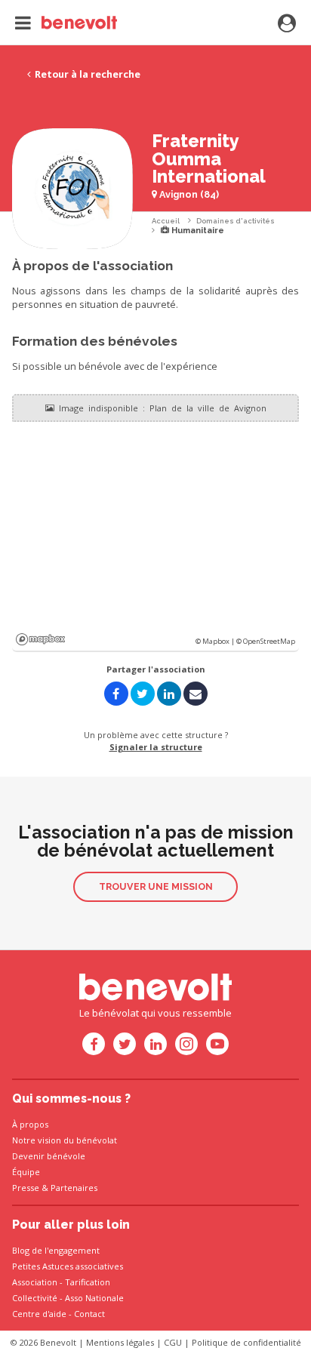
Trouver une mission (156, 886)
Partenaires (74, 1187)
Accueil (166, 221)
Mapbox (40, 639)
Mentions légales (120, 1342)
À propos (30, 1124)
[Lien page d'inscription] (287, 24)
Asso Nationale (94, 1297)
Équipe (26, 1171)
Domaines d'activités (235, 221)
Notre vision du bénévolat (64, 1140)
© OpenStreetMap (265, 641)
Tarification (87, 1282)
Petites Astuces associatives (67, 1266)
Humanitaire (196, 230)
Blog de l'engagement (56, 1250)
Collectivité (34, 1297)
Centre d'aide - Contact (58, 1313)
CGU (173, 1342)
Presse (25, 1187)
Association (34, 1282)
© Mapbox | (216, 641)
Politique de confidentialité (246, 1342)
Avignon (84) (188, 194)
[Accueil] (66, 22)
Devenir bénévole (48, 1156)
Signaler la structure (155, 746)
